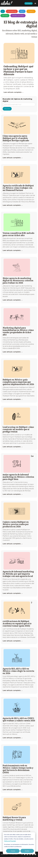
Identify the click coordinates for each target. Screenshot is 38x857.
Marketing (12, 11)
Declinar (27, 851)
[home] (6, 3)
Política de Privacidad (10, 841)
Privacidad (14, 854)
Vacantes (4, 854)
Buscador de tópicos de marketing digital (17, 100)
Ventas (5, 16)
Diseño (31, 11)
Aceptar (13, 851)
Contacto (28, 3)
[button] (35, 3)
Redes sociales (18, 16)
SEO (22, 11)
